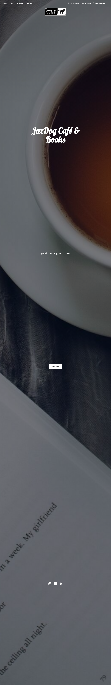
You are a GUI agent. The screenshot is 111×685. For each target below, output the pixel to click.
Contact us (29, 3)
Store (5, 3)
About (12, 3)
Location (20, 3)
